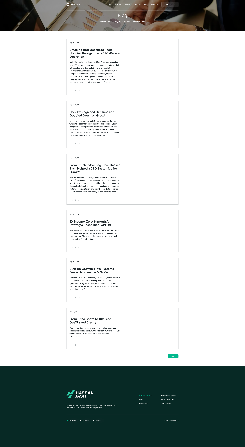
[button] (108, 4)
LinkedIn (98, 420)
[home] (73, 4)
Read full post (74, 91)
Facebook (85, 420)
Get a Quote (169, 4)
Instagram (72, 420)
